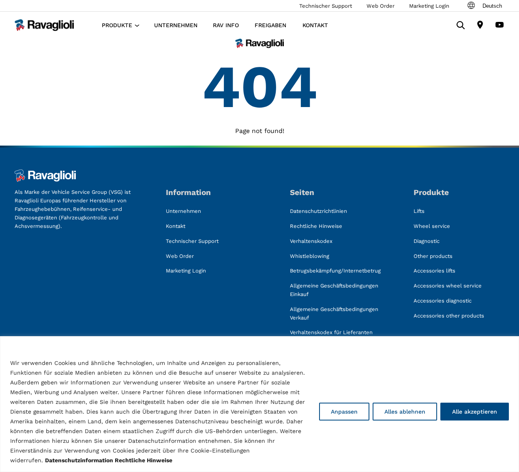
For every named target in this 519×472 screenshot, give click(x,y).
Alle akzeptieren (474, 411)
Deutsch (492, 6)
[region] (259, 404)
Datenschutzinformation (79, 460)
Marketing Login (429, 6)
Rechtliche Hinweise (143, 460)
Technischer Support (325, 6)
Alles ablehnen (404, 411)
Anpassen (344, 411)
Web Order (381, 6)
